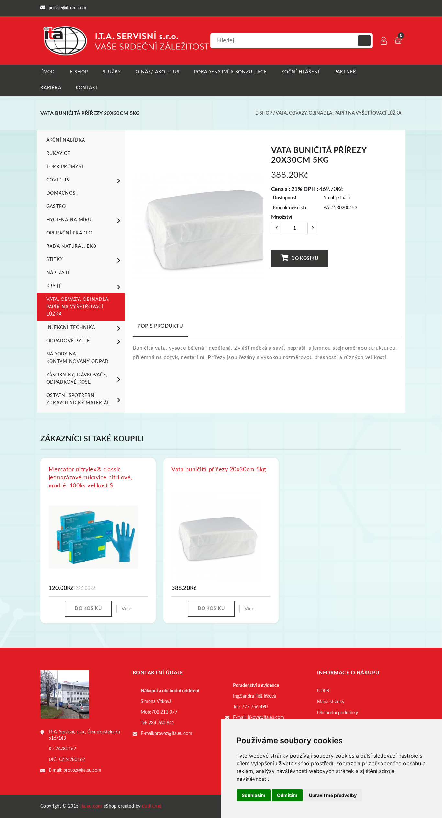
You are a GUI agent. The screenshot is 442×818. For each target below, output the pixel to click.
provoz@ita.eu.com (82, 770)
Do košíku (304, 258)
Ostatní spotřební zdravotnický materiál (78, 399)
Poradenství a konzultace (230, 72)
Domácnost (62, 193)
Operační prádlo (69, 233)
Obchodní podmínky (337, 713)
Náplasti (58, 273)
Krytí (53, 286)
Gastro (56, 206)
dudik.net (152, 806)
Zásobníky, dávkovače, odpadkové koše (76, 379)
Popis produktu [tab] (160, 326)
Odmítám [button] (287, 795)
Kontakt (87, 88)
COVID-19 (58, 180)
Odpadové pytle (68, 341)
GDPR (323, 691)
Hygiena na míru (69, 220)
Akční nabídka (65, 140)
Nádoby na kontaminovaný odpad (77, 358)
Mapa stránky (330, 702)
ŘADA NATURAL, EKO (71, 246)
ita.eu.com (91, 806)
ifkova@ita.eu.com (266, 717)
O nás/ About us (158, 72)
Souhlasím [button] (253, 795)
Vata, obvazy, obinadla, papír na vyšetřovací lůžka (339, 113)
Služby (112, 72)
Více (126, 608)
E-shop (79, 72)
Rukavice (58, 153)
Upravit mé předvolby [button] (333, 795)
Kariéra (50, 88)
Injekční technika (70, 327)
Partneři (346, 72)
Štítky (54, 259)
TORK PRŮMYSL (65, 167)
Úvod (47, 72)
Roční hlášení (300, 72)
